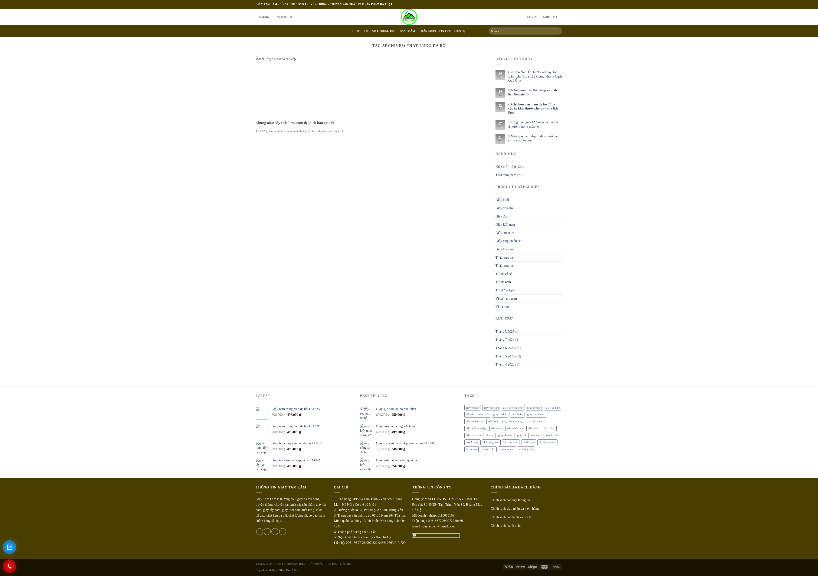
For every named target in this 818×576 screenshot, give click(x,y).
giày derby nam (536, 414)
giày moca (497, 428)
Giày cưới (502, 200)
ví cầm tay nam (547, 442)
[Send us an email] (560, 4)
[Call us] (282, 531)
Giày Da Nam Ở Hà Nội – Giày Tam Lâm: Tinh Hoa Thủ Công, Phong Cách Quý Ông (535, 76)
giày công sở (534, 407)
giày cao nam (491, 407)
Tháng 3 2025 (504, 331)
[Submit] (558, 31)
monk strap (552, 435)
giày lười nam (534, 421)
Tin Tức (331, 563)
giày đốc (522, 435)
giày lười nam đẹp (476, 428)
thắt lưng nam (491, 442)
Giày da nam (504, 208)
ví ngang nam (507, 449)
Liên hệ (460, 31)
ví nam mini (488, 449)
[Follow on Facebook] (548, 4)
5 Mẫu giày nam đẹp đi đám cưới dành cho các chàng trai (534, 138)
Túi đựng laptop (506, 290)
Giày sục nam (504, 233)
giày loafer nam (475, 421)
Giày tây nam (504, 249)
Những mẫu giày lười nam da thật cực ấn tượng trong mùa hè (533, 124)
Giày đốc (501, 216)
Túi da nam (503, 282)
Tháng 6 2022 (504, 348)
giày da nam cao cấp (477, 414)
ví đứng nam (526, 449)
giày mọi (533, 428)
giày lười (493, 421)
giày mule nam (515, 428)
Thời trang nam (505, 175)
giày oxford (548, 428)
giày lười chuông (512, 421)
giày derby (517, 414)
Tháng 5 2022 (504, 356)
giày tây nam (505, 435)
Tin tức (445, 31)
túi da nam (529, 442)
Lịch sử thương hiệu (380, 31)
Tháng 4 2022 (504, 364)
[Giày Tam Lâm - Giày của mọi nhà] (409, 17)
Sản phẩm (407, 31)
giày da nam (553, 407)
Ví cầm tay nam (506, 298)
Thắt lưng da (504, 257)
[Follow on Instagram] (552, 4)
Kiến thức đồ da (506, 166)
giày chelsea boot (513, 407)
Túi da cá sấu (504, 274)
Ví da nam (502, 306)
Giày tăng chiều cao (508, 241)
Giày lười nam (505, 224)
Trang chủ (264, 563)
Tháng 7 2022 (504, 339)
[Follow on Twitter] (556, 4)
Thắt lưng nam (505, 265)
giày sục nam (473, 435)
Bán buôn (428, 31)
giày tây (489, 435)
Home (356, 31)
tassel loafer (472, 442)
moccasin (536, 435)
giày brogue (473, 407)
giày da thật (500, 414)
